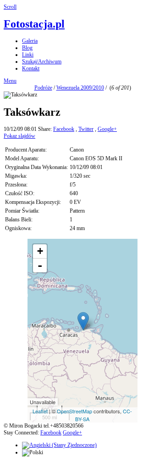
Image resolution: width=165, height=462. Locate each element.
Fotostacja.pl (34, 24)
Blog (27, 48)
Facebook (63, 129)
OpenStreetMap (74, 411)
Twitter (86, 129)
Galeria (30, 41)
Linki (27, 54)
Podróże (43, 88)
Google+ (107, 129)
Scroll (10, 7)
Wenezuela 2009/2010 (80, 88)
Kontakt (30, 68)
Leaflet (40, 411)
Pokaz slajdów (19, 136)
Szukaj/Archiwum (41, 61)
